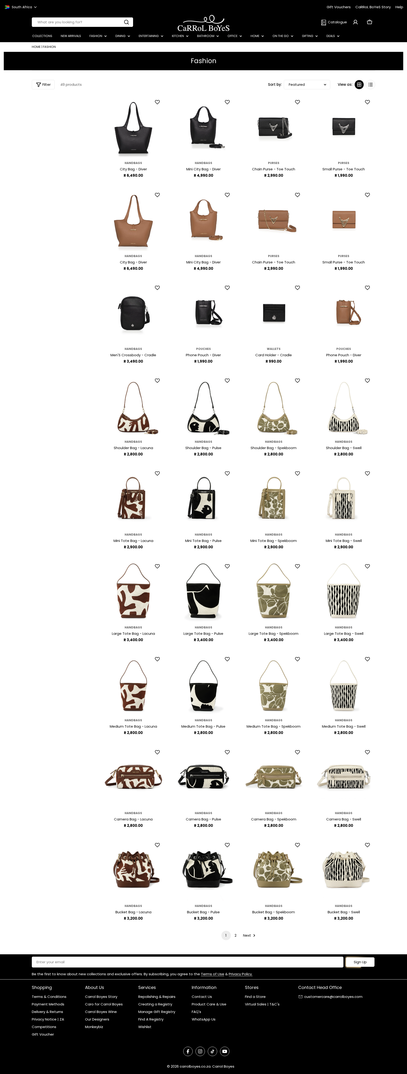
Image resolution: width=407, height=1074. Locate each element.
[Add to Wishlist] (158, 102)
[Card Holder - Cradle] (273, 312)
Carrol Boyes (223, 1066)
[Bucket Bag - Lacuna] (133, 869)
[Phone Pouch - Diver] (203, 312)
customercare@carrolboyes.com (333, 996)
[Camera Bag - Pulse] (203, 776)
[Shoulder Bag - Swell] (343, 405)
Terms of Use (212, 974)
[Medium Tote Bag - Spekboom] (273, 683)
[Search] (126, 22)
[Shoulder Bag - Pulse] (203, 405)
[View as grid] (359, 84)
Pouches (203, 349)
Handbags (133, 163)
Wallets (274, 349)
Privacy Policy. (240, 974)
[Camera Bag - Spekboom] (273, 776)
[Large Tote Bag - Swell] (343, 590)
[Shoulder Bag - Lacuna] (133, 405)
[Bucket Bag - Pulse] (203, 869)
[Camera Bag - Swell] (343, 776)
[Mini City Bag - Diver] (203, 126)
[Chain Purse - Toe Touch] (273, 126)
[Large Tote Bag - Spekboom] (273, 590)
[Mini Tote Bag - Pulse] (203, 497)
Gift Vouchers (339, 6)
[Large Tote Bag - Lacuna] (133, 590)
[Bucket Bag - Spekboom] (273, 869)
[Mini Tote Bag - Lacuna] (133, 497)
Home (36, 47)
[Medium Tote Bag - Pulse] (203, 683)
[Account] (355, 22)
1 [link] (226, 935)
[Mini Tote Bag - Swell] (343, 497)
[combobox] (82, 22)
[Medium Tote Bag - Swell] (343, 683)
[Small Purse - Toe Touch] (343, 126)
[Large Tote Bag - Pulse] (203, 590)
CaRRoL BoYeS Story (373, 6)
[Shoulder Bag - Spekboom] (273, 405)
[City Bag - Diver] (133, 126)
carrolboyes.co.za (195, 1066)
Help (399, 6)
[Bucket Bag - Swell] (343, 869)
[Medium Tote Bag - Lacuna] (133, 683)
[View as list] (370, 84)
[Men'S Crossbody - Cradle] (133, 312)
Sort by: (275, 84)
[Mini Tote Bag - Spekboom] (273, 497)
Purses (273, 163)
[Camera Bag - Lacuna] (133, 776)
